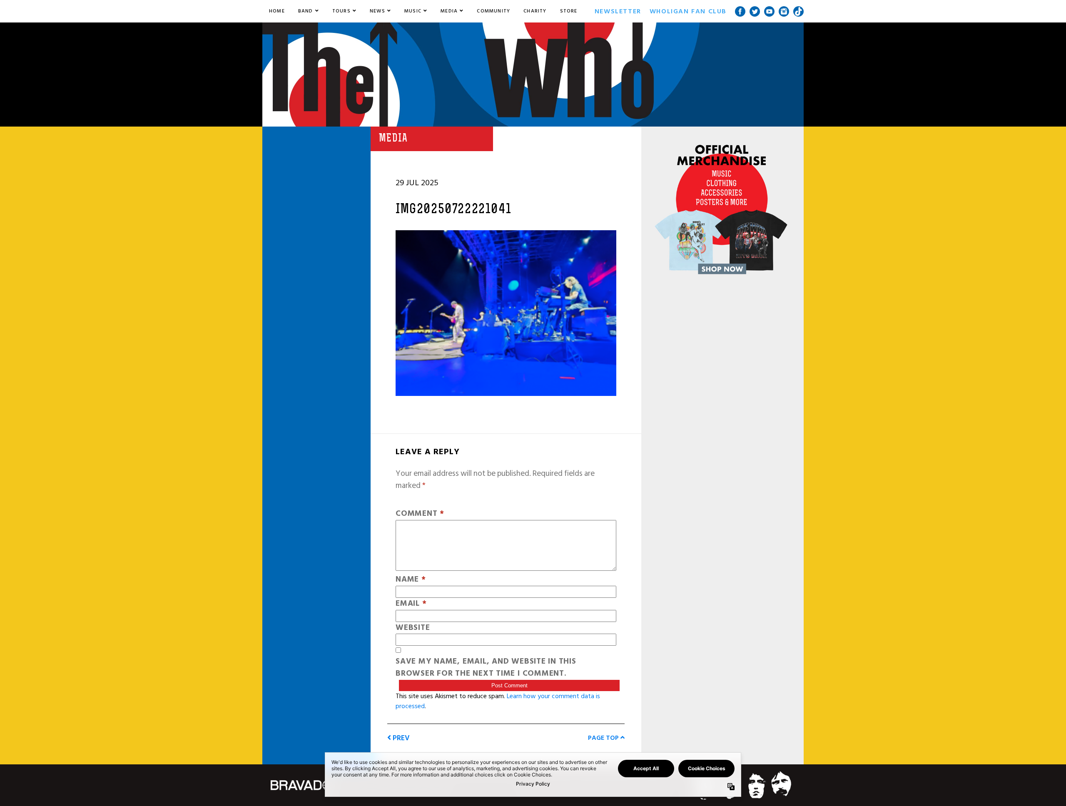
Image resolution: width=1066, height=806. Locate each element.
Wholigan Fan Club (688, 11)
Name (411, 580)
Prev (400, 738)
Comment (420, 514)
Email (411, 604)
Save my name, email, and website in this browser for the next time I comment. (486, 668)
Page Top (604, 738)
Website (413, 628)
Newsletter (618, 11)
